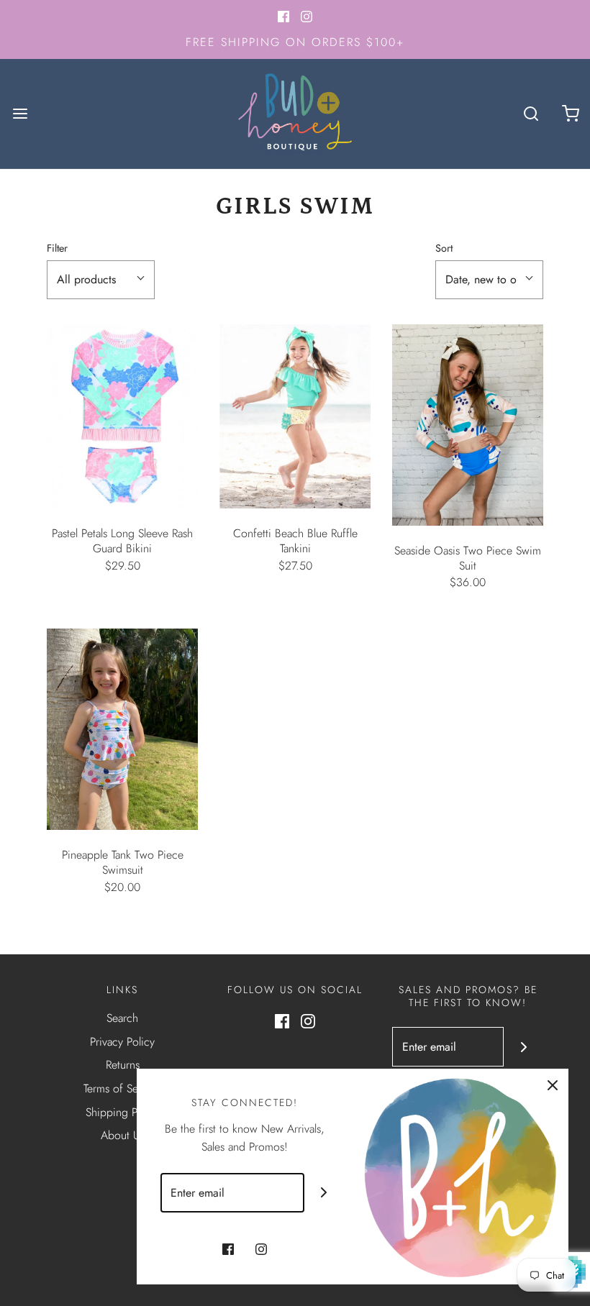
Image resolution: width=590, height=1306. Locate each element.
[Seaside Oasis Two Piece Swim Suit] (467, 425)
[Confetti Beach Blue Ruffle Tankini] (295, 416)
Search (122, 1018)
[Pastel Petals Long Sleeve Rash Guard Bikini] (122, 416)
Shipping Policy (123, 1112)
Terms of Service (122, 1088)
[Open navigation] (20, 114)
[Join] (523, 1047)
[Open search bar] (530, 114)
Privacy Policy (122, 1041)
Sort (444, 248)
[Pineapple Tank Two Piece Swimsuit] (122, 729)
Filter (57, 248)
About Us (123, 1135)
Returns (123, 1064)
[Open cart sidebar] (570, 114)
